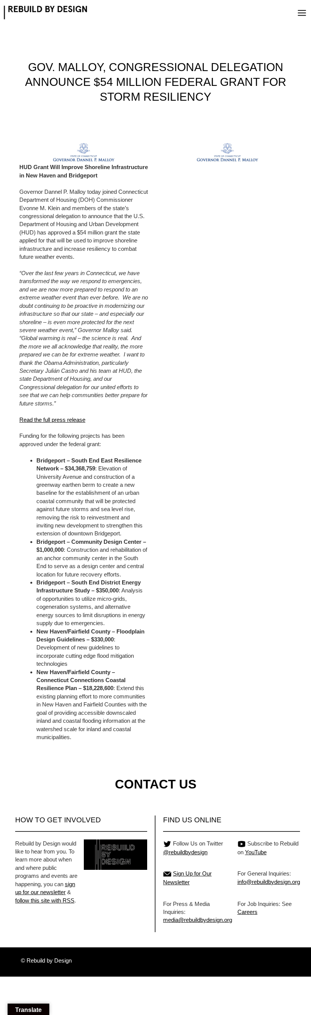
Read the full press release (52, 419)
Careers (247, 912)
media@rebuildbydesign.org (197, 920)
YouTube (256, 852)
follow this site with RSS (44, 900)
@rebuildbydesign (185, 852)
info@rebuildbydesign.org (268, 882)
